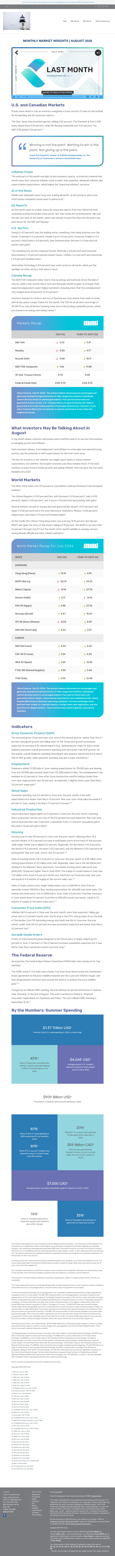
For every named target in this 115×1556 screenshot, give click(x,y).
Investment (36, 1497)
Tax (33, 1503)
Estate (34, 1499)
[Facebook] (6, 6)
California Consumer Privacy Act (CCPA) (64, 1521)
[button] (75, 21)
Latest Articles (37, 1510)
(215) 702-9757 (103, 6)
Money (34, 1506)
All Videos (35, 1512)
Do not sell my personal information (78, 1524)
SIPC (63, 1534)
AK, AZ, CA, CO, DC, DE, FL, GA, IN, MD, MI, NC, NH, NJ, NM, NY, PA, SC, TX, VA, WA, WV (80, 1548)
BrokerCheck (96, 1496)
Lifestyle (35, 1508)
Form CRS (58, 1492)
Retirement (36, 1494)
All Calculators (37, 1515)
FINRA (58, 1534)
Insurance (35, 1501)
